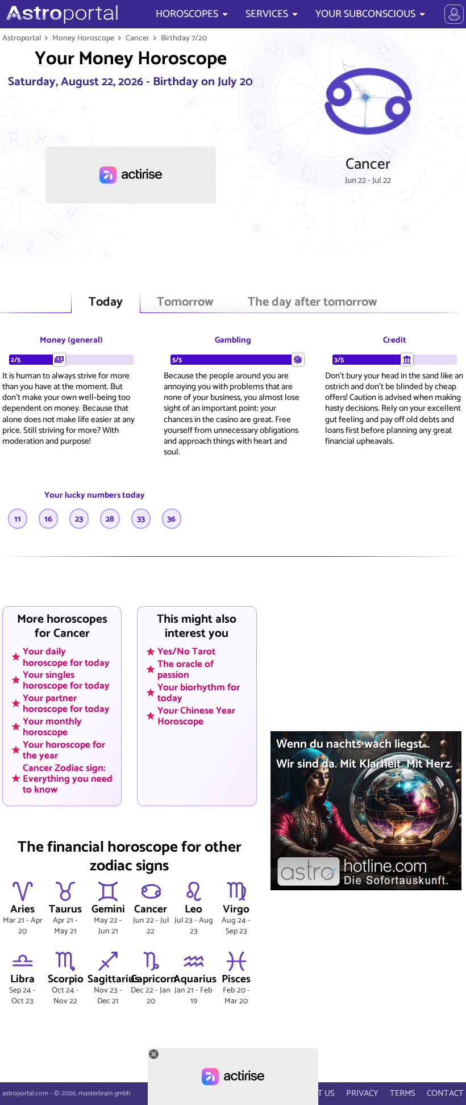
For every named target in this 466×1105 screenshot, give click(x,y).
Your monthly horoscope (52, 727)
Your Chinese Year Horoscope (196, 715)
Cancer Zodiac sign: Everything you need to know (68, 778)
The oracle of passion (185, 669)
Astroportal (21, 38)
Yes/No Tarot (186, 651)
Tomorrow (185, 302)
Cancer (137, 38)
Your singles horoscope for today (66, 680)
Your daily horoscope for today (66, 657)
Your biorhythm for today (198, 692)
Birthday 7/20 (184, 38)
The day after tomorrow (312, 302)
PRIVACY (362, 1093)
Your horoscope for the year (64, 749)
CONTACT (445, 1093)
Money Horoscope (83, 38)
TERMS (402, 1093)
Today (106, 302)
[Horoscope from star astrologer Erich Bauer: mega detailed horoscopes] (60, 14)
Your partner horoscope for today (66, 703)
